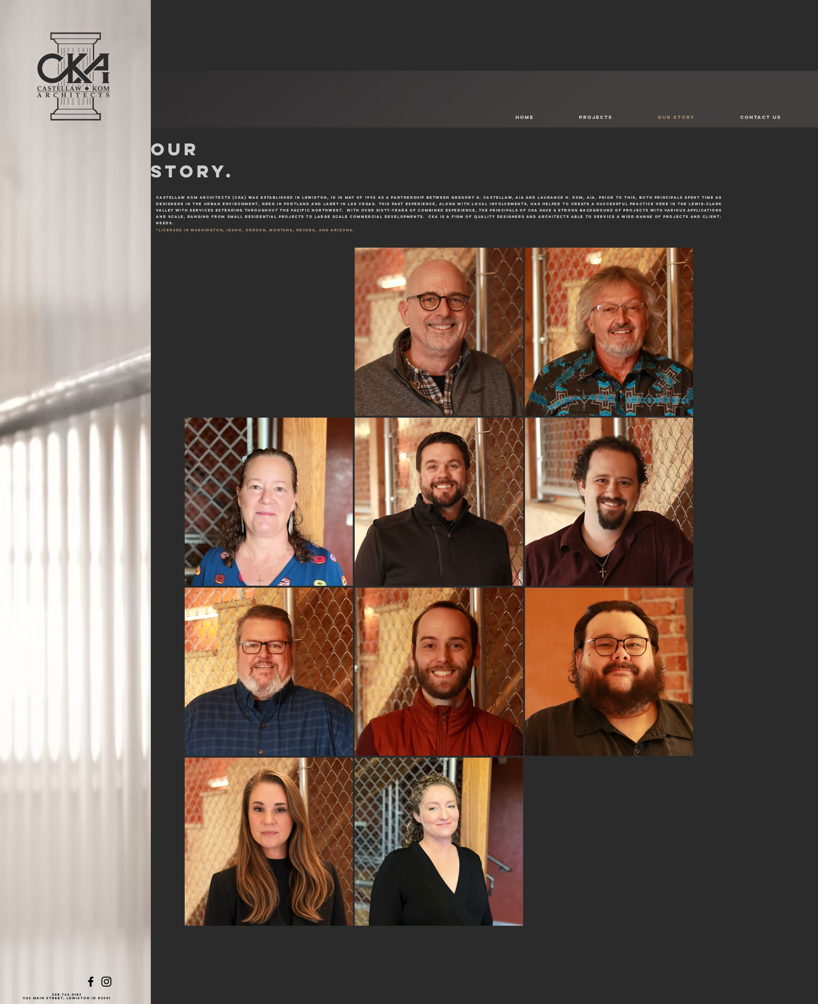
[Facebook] (90, 981)
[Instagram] (106, 981)
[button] (578, 117)
